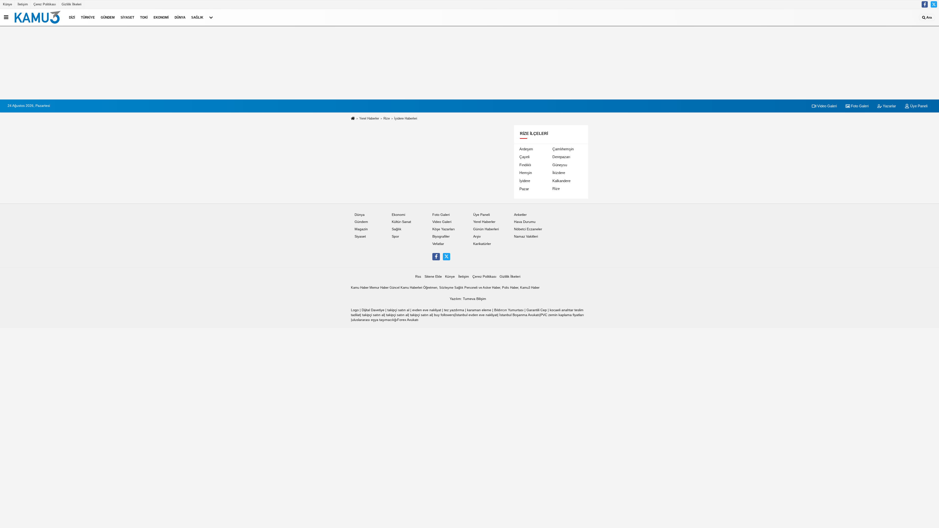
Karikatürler (482, 244)
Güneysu (559, 165)
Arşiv (477, 236)
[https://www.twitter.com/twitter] (934, 4)
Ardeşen (526, 149)
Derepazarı (561, 157)
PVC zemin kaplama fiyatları (562, 315)
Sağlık (197, 17)
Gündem (108, 17)
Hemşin (525, 173)
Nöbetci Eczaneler (528, 229)
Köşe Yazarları (443, 229)
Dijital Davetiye (373, 310)
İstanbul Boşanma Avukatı (519, 315)
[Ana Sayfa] (353, 119)
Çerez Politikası (45, 4)
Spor (395, 236)
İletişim (23, 4)
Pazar (524, 189)
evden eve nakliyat (426, 310)
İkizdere (558, 173)
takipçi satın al (398, 310)
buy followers (444, 315)
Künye (7, 4)
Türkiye (88, 17)
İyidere (524, 181)
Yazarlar (889, 106)
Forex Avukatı (407, 320)
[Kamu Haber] (37, 17)
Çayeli (524, 157)
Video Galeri (826, 106)
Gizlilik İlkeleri (71, 4)
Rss (418, 276)
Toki (144, 17)
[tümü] (211, 17)
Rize (386, 118)
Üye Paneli (918, 106)
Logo (355, 310)
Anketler (520, 215)
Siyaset (127, 17)
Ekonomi (161, 17)
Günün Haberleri (486, 229)
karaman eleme (479, 310)
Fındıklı (525, 165)
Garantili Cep (536, 310)
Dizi (72, 17)
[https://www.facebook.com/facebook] (925, 4)
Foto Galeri (859, 106)
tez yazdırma (454, 310)
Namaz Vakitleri (526, 236)
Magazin (361, 229)
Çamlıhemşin (563, 149)
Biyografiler (441, 236)
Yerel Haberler (369, 118)
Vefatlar (438, 244)
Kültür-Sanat (401, 222)
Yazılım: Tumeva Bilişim (468, 299)
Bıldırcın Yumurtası (509, 310)
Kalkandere (561, 181)
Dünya (180, 17)
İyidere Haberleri (405, 118)
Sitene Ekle (433, 276)
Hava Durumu (525, 222)
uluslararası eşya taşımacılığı (374, 320)
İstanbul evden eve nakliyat (476, 315)
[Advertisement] (469, 63)
